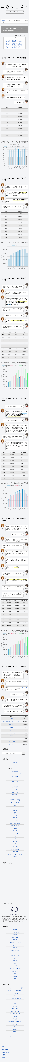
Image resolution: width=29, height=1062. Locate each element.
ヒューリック (15, 1000)
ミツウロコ (15, 833)
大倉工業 (15, 976)
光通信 (15, 1006)
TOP (3, 1046)
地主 (15, 1003)
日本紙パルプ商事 (11, 741)
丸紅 (15, 963)
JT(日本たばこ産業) (15, 800)
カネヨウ (11, 738)
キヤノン (15, 960)
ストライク (15, 1034)
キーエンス (15, 993)
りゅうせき (11, 744)
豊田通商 (11, 730)
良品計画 (15, 841)
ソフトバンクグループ (15, 774)
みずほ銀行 (15, 787)
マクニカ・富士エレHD (15, 998)
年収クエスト (5, 20)
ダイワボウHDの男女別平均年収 (14, 44)
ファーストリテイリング (15, 802)
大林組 (15, 789)
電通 (15, 805)
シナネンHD (15, 971)
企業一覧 (15, 762)
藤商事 (11, 735)
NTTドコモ (15, 781)
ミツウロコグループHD (15, 932)
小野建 (15, 965)
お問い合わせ (5, 1049)
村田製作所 (15, 794)
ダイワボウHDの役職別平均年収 (14, 46)
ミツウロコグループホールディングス (11, 721)
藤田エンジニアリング (15, 968)
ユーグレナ (15, 846)
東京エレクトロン (15, 849)
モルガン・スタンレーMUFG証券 (15, 988)
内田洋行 (11, 724)
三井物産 (24, 687)
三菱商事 (15, 1016)
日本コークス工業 (15, 955)
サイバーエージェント (15, 825)
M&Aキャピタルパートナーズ (15, 854)
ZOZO (15, 815)
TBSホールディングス (15, 823)
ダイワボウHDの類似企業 (12, 47)
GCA (15, 995)
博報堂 (15, 836)
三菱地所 (15, 818)
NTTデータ (15, 792)
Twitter (3, 1057)
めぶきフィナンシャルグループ (15, 1021)
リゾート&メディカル (15, 1013)
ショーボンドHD (15, 1011)
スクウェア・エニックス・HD (15, 1037)
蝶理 (15, 978)
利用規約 (4, 1055)
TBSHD (15, 1029)
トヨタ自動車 (15, 771)
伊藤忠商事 (11, 727)
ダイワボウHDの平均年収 (12, 40)
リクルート (15, 807)
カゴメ (15, 843)
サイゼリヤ (15, 779)
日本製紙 (15, 828)
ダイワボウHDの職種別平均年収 (14, 43)
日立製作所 (15, 776)
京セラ (15, 797)
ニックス (15, 958)
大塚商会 (15, 810)
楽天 (15, 813)
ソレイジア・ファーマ (15, 1024)
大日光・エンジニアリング (11, 733)
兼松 (15, 973)
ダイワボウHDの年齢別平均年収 (14, 41)
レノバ (15, 820)
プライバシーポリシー (7, 1052)
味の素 (15, 830)
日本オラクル (15, 851)
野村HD (15, 1031)
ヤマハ (15, 838)
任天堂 (15, 784)
